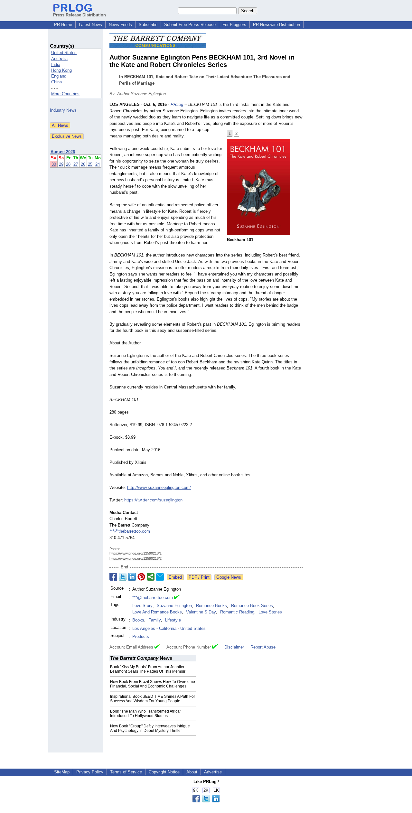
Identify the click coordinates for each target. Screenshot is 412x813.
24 (97, 164)
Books (138, 620)
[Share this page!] (206, 801)
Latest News (90, 24)
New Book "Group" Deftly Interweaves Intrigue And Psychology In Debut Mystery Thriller (150, 728)
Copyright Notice (164, 772)
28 (68, 164)
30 (54, 164)
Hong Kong (61, 70)
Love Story (142, 605)
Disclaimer (234, 647)
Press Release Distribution (79, 15)
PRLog (177, 104)
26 (83, 164)
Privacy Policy (89, 772)
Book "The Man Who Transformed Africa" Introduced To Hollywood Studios (145, 713)
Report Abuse (263, 647)
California (167, 628)
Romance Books (211, 605)
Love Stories (270, 612)
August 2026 (63, 151)
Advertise (213, 772)
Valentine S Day (201, 612)
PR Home (63, 24)
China (56, 81)
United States (64, 52)
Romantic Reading (237, 612)
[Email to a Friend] (160, 577)
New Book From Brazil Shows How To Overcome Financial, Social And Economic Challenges (152, 683)
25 (90, 164)
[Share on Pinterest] (141, 577)
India (55, 64)
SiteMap (62, 772)
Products (140, 636)
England (58, 76)
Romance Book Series (252, 605)
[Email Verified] (177, 597)
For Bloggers (234, 24)
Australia (59, 58)
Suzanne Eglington (174, 605)
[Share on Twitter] (122, 577)
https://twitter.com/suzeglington (153, 500)
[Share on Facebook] (113, 577)
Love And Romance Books (157, 612)
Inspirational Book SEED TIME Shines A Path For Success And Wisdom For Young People (152, 698)
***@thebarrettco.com (129, 531)
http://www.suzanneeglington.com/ (159, 487)
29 (61, 164)
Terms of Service (126, 772)
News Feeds (120, 24)
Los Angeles (143, 628)
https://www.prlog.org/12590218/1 (135, 553)
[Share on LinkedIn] (132, 577)
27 (75, 164)
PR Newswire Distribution (276, 24)
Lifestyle (173, 620)
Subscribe (148, 24)
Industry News (63, 110)
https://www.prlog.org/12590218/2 (135, 558)
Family (154, 620)
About (191, 772)
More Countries (65, 93)
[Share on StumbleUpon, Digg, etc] (150, 577)
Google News (228, 577)
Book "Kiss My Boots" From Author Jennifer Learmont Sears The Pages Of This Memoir (147, 669)
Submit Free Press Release (190, 24)
